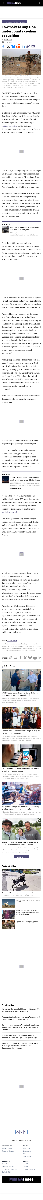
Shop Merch (27, 1156)
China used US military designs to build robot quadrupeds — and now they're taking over (18, 894)
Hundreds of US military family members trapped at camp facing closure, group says (19, 1036)
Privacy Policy (7, 1148)
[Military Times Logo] (14, 3)
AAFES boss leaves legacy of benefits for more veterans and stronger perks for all (21, 693)
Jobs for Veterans (29, 1169)
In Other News (8, 666)
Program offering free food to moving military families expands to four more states (20, 807)
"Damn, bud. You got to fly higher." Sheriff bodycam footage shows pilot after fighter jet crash (27, 912)
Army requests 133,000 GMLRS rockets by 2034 (28, 901)
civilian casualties (9, 126)
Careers (25, 1166)
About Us (26, 1164)
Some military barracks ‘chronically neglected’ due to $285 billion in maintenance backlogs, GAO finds (20, 1027)
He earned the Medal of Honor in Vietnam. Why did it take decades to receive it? (21, 1010)
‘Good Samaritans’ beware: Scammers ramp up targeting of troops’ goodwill (21, 769)
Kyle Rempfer (16, 488)
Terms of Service (8, 1151)
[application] (21, 880)
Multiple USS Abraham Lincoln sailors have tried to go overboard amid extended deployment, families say (19, 1045)
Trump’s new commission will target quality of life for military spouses (21, 731)
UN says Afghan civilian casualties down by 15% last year (24, 228)
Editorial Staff (6, 1172)
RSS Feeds (26, 1154)
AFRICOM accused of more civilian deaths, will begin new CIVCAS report (25, 478)
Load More (21, 856)
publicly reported (9, 512)
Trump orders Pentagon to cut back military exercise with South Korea (27, 922)
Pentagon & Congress (14, 21)
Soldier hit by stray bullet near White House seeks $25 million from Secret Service (20, 843)
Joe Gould (8, 40)
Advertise (5, 1164)
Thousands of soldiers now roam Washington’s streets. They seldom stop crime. (21, 1018)
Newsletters (27, 1151)
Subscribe (26, 1148)
